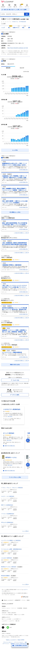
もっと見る (25, 531)
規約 (26, 642)
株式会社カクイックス (7, 300)
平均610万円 (23, 21)
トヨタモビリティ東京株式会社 (11, 409)
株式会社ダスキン (6, 278)
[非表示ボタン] (28, 644)
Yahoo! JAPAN (21, 639)
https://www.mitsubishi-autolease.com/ (16, 48)
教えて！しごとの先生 (6, 619)
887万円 (14, 553)
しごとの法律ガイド (16, 619)
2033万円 (15, 509)
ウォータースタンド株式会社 (9, 344)
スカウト (21, 6)
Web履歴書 (19, 608)
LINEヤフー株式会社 (6, 633)
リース (23, 600)
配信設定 (25, 608)
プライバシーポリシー (7, 642)
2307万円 (15, 492)
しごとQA (9, 6)
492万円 (14, 580)
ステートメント (6, 643)
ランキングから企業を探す (7, 614)
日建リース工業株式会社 (8, 218)
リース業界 (3, 23)
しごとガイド (4, 620)
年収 (24, 27)
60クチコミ (16, 21)
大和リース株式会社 (6, 257)
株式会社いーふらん (11, 457)
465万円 (14, 562)
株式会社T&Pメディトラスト (9, 237)
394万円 (14, 571)
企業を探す (3, 6)
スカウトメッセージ (6, 608)
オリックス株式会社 (6, 322)
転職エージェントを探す (19, 614)
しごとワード (11, 620)
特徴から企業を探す (12, 612)
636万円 (14, 545)
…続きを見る (9, 416)
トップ (3, 27)
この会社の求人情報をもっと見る (21, 232)
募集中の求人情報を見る (10, 445)
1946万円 (15, 518)
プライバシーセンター (18, 642)
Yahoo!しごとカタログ (8, 600)
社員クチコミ (16, 27)
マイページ (27, 6)
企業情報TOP (17, 600)
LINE (11, 627)
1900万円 (15, 527)
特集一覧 (15, 6)
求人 (10, 27)
